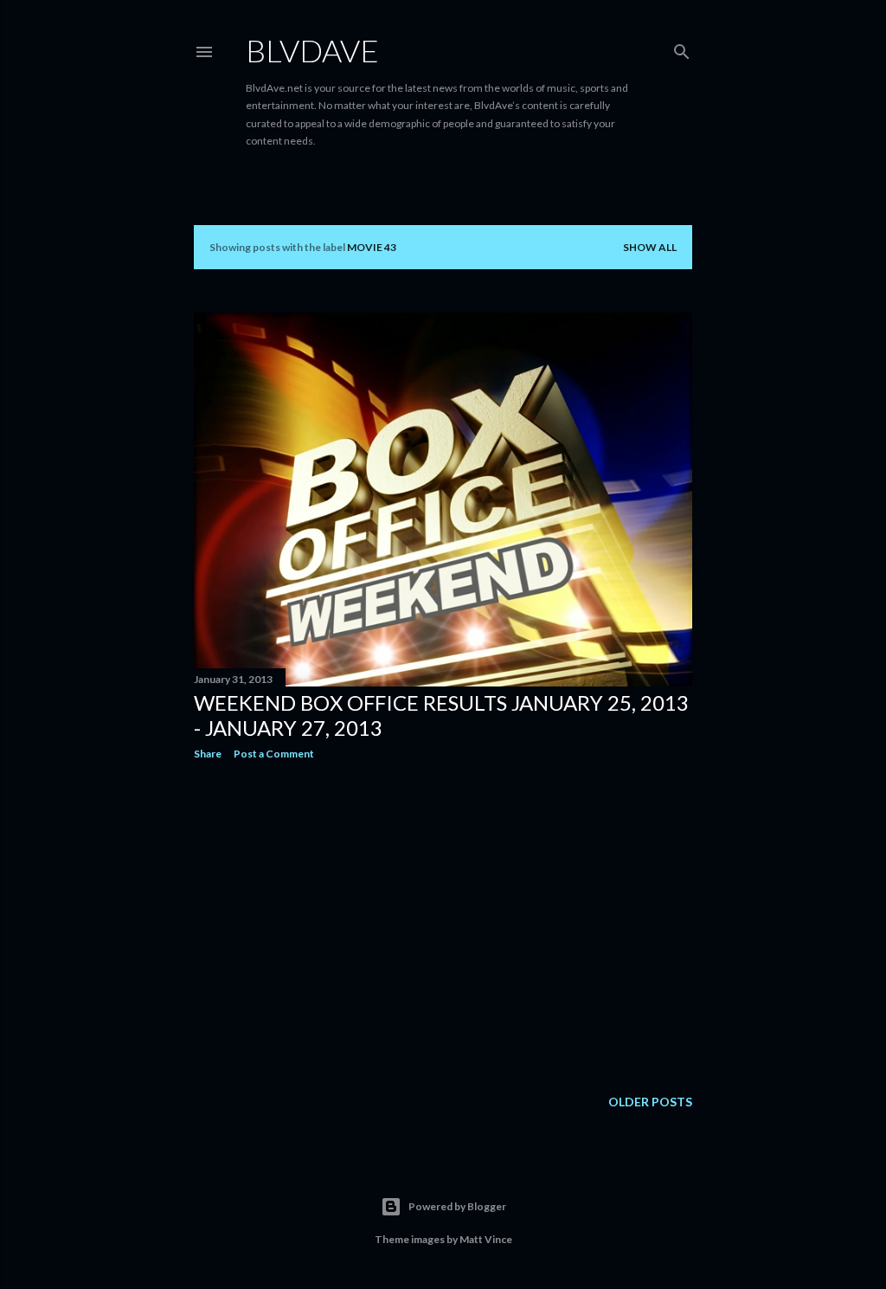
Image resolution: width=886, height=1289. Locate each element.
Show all (650, 247)
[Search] (681, 48)
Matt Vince (485, 1239)
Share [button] (208, 753)
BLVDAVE (312, 50)
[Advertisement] (443, 924)
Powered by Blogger (457, 1206)
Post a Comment (274, 753)
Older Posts (650, 1101)
